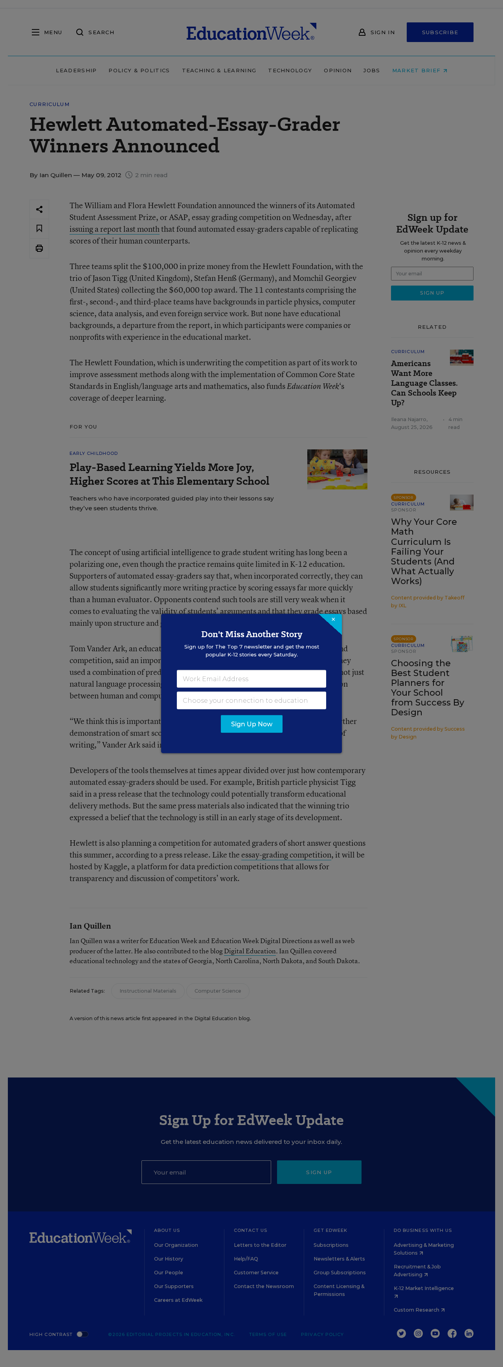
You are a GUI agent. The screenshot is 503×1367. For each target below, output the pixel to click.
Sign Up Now (251, 724)
